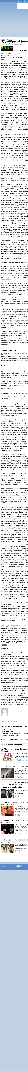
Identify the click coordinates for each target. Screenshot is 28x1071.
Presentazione (19, 865)
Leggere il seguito (18, 850)
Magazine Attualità (7, 35)
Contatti (3, 866)
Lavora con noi (5, 867)
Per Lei (20, 7)
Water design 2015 (7, 731)
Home (3, 1)
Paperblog (8, 6)
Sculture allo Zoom (7, 729)
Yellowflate (14, 44)
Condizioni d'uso (19, 866)
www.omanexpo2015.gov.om (13, 682)
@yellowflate (19, 44)
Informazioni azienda (20, 867)
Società (21, 4)
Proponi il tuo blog (11, 1)
